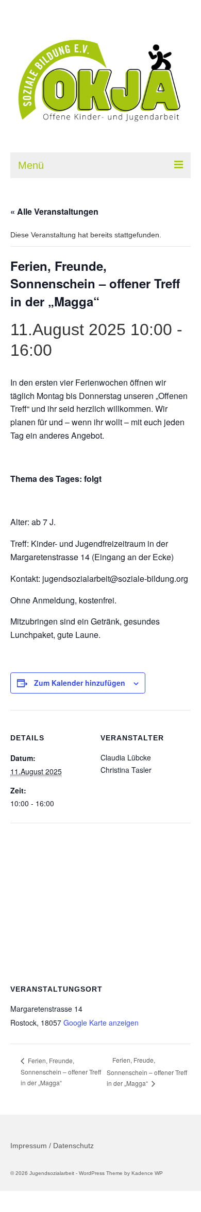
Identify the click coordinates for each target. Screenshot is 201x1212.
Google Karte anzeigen (101, 1022)
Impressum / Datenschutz (52, 1145)
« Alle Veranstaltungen (54, 211)
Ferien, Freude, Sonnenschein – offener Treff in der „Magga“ (147, 1071)
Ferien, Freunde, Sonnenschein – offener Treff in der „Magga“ (61, 1071)
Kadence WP (147, 1173)
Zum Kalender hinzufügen (79, 683)
